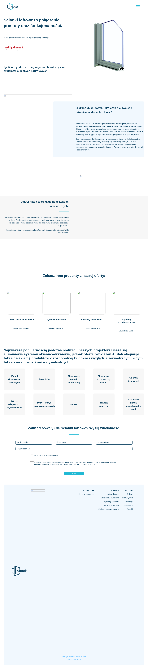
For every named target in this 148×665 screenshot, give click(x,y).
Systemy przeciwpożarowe (108, 509)
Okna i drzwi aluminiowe (110, 498)
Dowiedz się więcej (21, 328)
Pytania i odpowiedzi (87, 494)
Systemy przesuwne (111, 505)
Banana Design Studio (77, 657)
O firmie (130, 494)
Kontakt (130, 509)
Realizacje (129, 502)
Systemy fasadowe (111, 502)
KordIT (79, 660)
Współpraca (128, 505)
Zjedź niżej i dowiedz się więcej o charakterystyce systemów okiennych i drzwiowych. (35, 69)
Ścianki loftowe (113, 494)
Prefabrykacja (127, 498)
